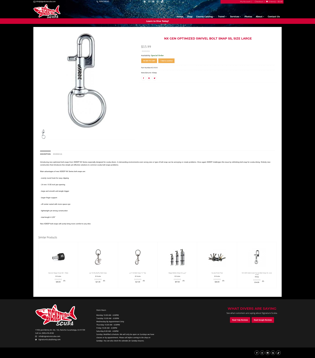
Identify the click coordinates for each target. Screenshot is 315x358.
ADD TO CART (150, 61)
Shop (189, 16)
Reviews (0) (57, 154)
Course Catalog (204, 16)
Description (45, 154)
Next (141, 89)
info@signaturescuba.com (46, 1)
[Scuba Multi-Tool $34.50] (217, 265)
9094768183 (104, 1)
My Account (245, 1)
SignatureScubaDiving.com (49, 339)
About (259, 16)
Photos (248, 16)
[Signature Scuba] (47, 11)
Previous (32, 89)
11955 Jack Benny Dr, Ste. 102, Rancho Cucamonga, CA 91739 (60, 330)
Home (180, 16)
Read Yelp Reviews (240, 320)
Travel (221, 16)
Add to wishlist (167, 61)
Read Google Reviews (263, 320)
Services (235, 16)
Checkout (259, 1)
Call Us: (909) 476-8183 (44, 333)
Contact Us (274, 16)
